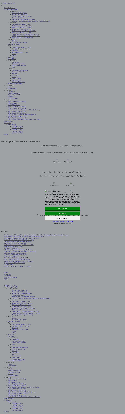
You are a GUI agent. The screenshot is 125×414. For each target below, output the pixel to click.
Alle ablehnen (62, 213)
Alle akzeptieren (62, 208)
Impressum (69, 221)
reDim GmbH (68, 223)
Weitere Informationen (58, 221)
